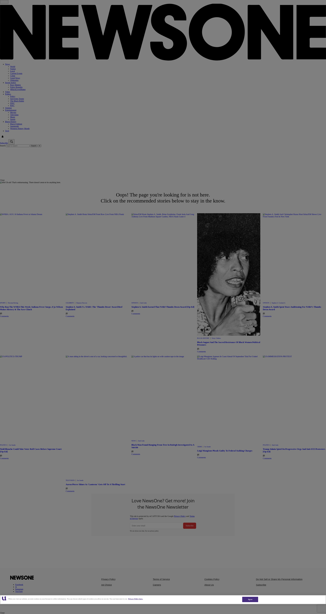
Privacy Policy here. (135, 599)
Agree (250, 599)
